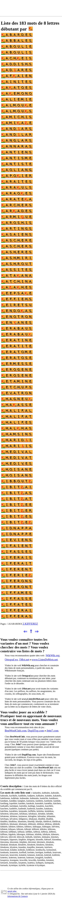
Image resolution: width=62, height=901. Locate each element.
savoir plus (11, 891)
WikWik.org (53, 655)
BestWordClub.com (16, 730)
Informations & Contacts (17, 896)
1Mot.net (24, 659)
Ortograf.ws (11, 659)
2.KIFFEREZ (30, 623)
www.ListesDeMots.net (45, 659)
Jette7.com (52, 730)
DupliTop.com (36, 730)
